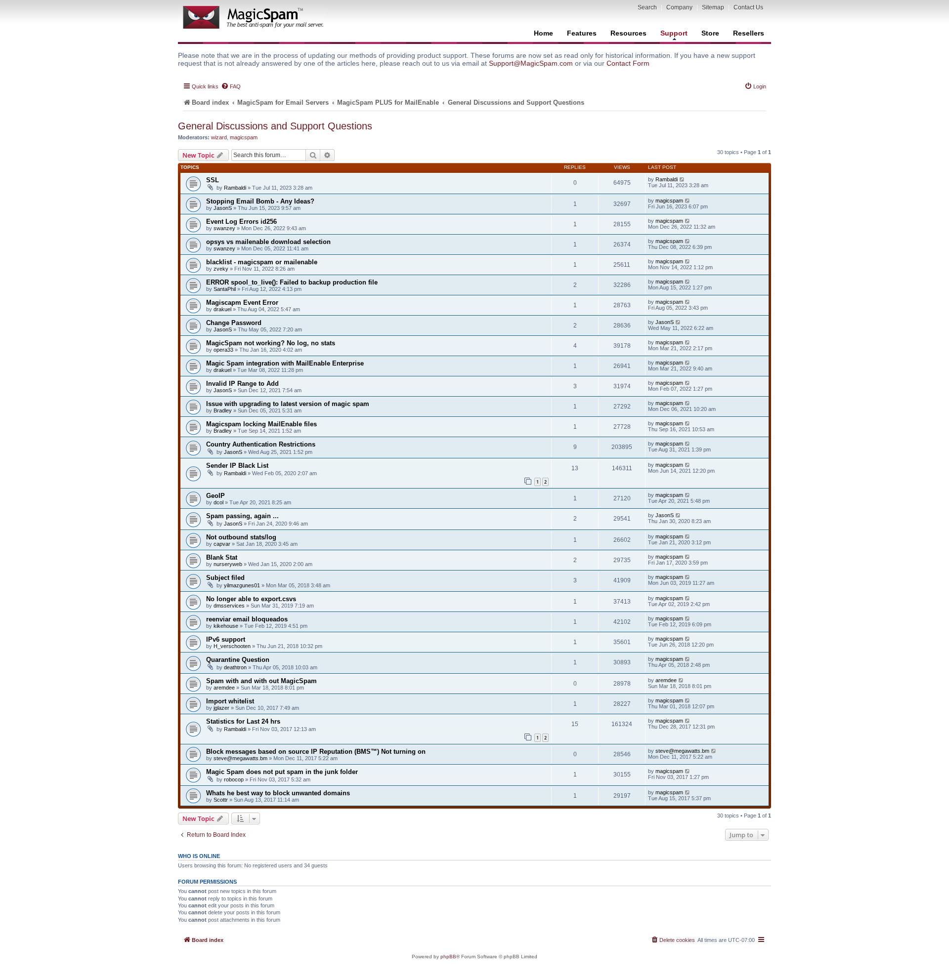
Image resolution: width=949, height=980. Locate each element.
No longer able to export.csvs (251, 599)
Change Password (233, 323)
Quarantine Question (237, 659)
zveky (221, 269)
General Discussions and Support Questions (275, 126)
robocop (234, 779)
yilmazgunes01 (242, 585)
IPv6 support (225, 639)
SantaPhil (225, 289)
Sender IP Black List (237, 465)
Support (674, 33)
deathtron (235, 667)
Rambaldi (235, 188)
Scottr (221, 800)
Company (679, 7)
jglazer (221, 708)
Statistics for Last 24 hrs (243, 721)
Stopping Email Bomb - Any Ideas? (260, 201)
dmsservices (229, 606)
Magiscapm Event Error (242, 302)
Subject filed (225, 577)
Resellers (748, 33)
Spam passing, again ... (242, 516)
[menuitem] (231, 86)
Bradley (223, 410)
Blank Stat (221, 557)
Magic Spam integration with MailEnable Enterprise (285, 363)
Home (543, 33)
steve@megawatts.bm (240, 758)
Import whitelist (230, 701)
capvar (222, 544)
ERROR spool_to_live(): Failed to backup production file (292, 282)
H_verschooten (232, 646)
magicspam (244, 137)
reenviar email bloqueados (247, 619)
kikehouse (226, 626)
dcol (218, 502)
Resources (628, 33)
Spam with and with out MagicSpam (261, 681)
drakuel (222, 309)
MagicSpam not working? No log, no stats (270, 343)
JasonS (223, 208)
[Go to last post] (682, 179)
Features (582, 33)
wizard (219, 137)
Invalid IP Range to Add (242, 383)
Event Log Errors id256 (241, 221)
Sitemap (713, 7)
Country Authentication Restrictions (260, 444)
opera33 (223, 350)
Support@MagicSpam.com (531, 63)
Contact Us (748, 7)
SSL (212, 180)
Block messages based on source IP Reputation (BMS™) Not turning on (316, 751)
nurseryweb (228, 564)
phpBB (448, 956)
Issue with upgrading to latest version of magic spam (287, 404)
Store (710, 33)
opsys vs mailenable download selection (268, 241)
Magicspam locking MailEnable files (261, 424)
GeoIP (215, 495)
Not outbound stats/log (241, 537)
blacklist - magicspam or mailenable (261, 262)
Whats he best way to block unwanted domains (278, 793)
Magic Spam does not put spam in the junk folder (282, 772)
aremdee (224, 688)
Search (647, 7)
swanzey (224, 228)
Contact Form (627, 63)
